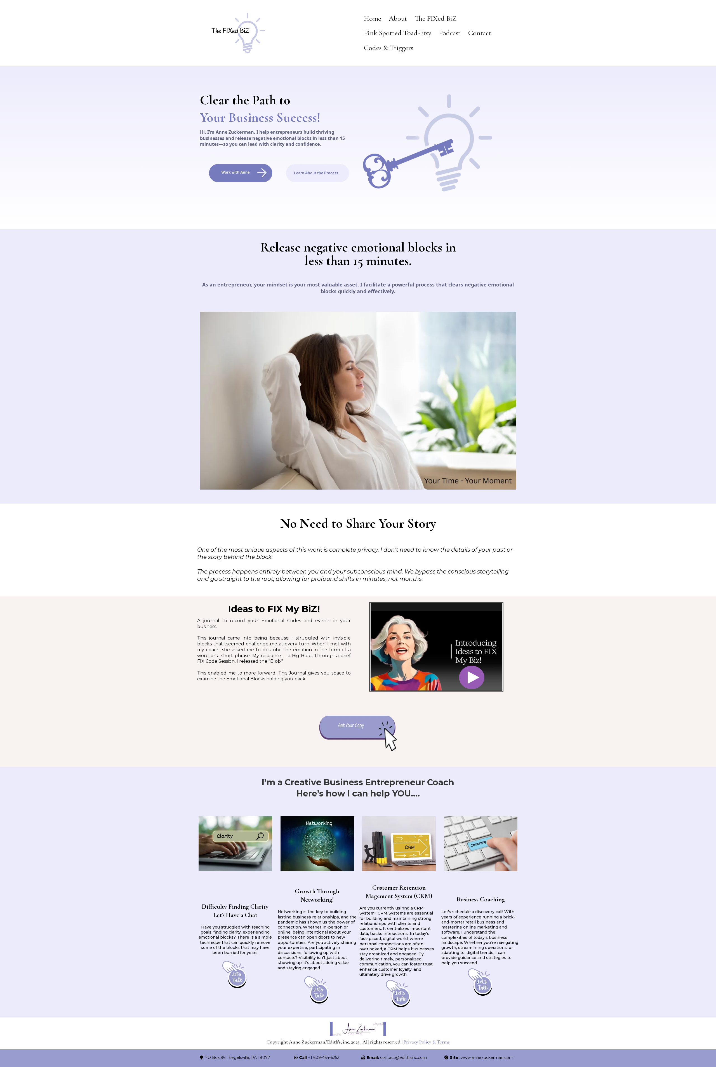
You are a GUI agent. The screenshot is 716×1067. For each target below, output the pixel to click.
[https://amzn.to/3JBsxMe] (358, 734)
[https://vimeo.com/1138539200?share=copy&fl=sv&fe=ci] (436, 647)
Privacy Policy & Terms (427, 1042)
